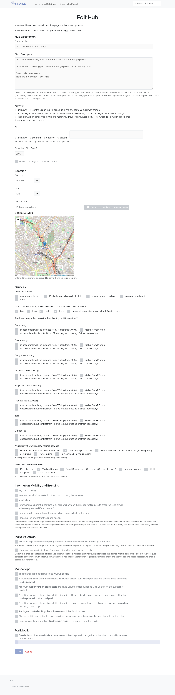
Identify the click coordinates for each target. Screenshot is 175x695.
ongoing (50, 138)
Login (12, 680)
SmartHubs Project (69, 4)
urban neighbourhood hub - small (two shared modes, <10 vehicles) (51, 113)
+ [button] (18, 219)
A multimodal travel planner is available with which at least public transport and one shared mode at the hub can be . (73, 580)
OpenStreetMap (62, 275)
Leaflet (53, 275)
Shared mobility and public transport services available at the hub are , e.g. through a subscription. (72, 616)
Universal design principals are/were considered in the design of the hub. (55, 550)
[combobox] (24, 180)
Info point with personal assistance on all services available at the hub (54, 513)
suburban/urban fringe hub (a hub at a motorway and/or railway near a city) (55, 117)
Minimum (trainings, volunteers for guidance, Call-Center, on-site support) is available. (71, 588)
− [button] (18, 223)
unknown (22, 110)
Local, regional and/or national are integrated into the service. (59, 621)
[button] (37, 180)
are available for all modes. (52, 611)
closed (63, 138)
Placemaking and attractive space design (40, 518)
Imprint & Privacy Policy (19, 686)
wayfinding (24, 500)
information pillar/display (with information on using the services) (51, 495)
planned (36, 138)
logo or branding (27, 490)
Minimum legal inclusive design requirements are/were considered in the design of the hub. (64, 542)
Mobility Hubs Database (44, 4)
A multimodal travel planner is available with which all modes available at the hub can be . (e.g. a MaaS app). (74, 605)
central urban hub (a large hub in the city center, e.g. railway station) (66, 110)
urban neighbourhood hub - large (107, 113)
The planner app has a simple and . (44, 574)
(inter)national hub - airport (31, 120)
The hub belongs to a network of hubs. (38, 161)
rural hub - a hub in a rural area (114, 117)
